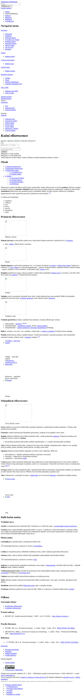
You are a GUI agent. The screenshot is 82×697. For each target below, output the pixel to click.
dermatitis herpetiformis (38, 328)
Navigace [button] (4, 30)
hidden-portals (10, 56)
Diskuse (8, 15)
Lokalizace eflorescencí (13, 608)
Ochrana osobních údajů (13, 685)
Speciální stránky (11, 43)
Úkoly (7, 80)
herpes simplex (42, 326)
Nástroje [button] (4, 113)
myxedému (4, 573)
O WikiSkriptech (12, 687)
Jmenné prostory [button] (6, 97)
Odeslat (4, 151)
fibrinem (53, 475)
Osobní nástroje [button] (6, 8)
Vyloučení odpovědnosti (14, 688)
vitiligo (11, 244)
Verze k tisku (9, 93)
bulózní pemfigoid (23, 328)
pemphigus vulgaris (24, 326)
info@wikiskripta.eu (8, 675)
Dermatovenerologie (12, 649)
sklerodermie (50, 565)
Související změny (11, 121)
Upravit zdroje (10, 662)
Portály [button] (3, 53)
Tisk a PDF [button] (5, 87)
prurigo (42, 269)
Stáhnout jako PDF (11, 91)
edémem (54, 273)
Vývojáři (9, 690)
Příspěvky (8, 17)
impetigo (18, 324)
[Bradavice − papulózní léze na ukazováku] (13, 364)
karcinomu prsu (24, 573)
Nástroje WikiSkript (11, 82)
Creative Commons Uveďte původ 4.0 (33, 677)
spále (24, 458)
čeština (7, 12)
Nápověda (8, 34)
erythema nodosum (26, 298)
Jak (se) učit (9, 47)
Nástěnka (8, 36)
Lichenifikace (37, 546)
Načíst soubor (9, 45)
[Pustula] (8, 380)
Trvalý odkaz (9, 127)
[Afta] (7, 497)
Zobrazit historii (10, 110)
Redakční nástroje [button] (7, 74)
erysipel (71, 589)
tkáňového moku (29, 585)
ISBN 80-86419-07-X (17, 634)
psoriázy (53, 265)
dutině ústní (34, 475)
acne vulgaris (14, 267)
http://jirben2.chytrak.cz (60, 616)
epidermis (56, 436)
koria (59, 273)
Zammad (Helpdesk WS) (13, 84)
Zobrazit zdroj (10, 108)
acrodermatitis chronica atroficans (65, 526)
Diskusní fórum (10, 38)
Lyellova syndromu (47, 331)
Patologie (8, 651)
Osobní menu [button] (5, 67)
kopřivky (15, 275)
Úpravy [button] (3, 100)
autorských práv (68, 677)
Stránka (3, 98)
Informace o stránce (11, 128)
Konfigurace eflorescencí (13, 606)
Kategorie (4, 646)
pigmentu (69, 240)
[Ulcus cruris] (10, 479)
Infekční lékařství (11, 653)
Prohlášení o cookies (13, 694)
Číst (6, 106)
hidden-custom (10, 71)
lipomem (51, 298)
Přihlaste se (5, 6)
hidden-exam (9, 64)
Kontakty (8, 49)
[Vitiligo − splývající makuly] (13, 343)
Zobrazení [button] (4, 102)
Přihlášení (8, 19)
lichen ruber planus (64, 265)
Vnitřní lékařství (10, 655)
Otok (35, 559)
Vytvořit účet (9, 21)
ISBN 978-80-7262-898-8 (66, 628)
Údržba (7, 78)
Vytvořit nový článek (12, 40)
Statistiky (9, 692)
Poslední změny (10, 41)
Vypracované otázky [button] (8, 60)
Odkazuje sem (10, 119)
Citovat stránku (10, 130)
